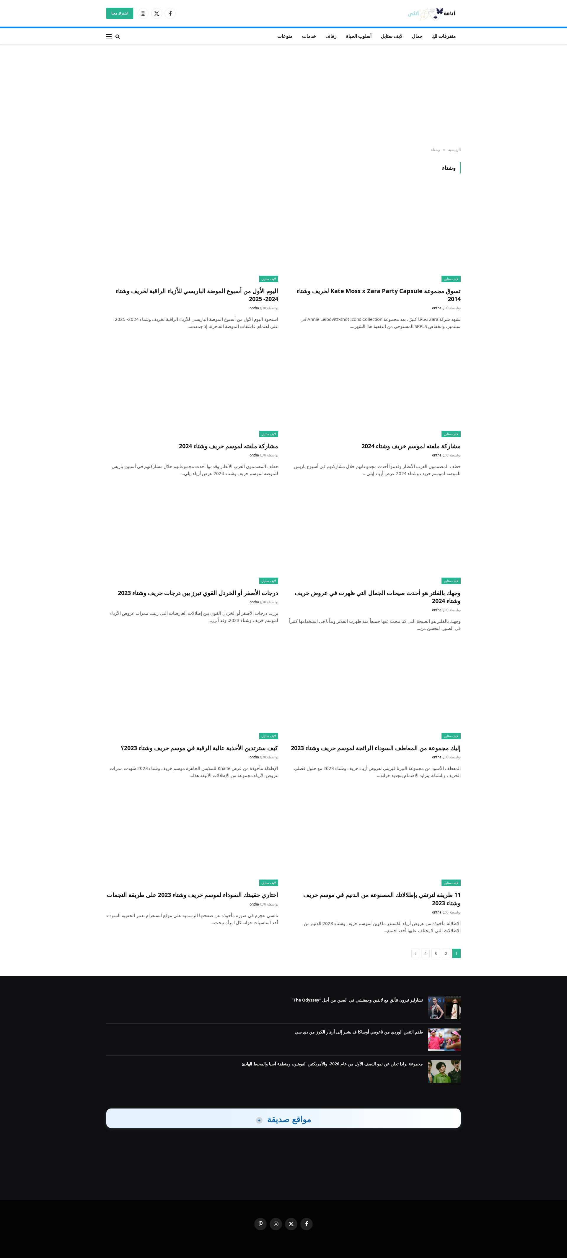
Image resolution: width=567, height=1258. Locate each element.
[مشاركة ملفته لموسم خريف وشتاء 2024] (375, 388)
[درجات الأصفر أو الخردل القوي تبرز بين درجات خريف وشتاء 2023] (192, 535)
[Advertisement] (283, 96)
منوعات (285, 36)
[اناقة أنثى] (433, 13)
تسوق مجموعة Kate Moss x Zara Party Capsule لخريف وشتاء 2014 (378, 295)
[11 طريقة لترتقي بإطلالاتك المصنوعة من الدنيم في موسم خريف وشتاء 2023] (375, 837)
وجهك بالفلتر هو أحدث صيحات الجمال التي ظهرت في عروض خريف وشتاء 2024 (378, 597)
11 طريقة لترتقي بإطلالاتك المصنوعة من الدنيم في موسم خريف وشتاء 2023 (382, 899)
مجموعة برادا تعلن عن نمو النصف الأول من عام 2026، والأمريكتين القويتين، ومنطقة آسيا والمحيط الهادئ (332, 1064)
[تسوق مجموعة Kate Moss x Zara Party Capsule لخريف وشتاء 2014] (375, 233)
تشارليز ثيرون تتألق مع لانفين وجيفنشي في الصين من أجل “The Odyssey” (357, 1000)
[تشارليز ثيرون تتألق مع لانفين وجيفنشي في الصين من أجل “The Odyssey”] (444, 1008)
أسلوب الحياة (359, 36)
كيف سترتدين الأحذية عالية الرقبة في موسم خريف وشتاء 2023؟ (199, 748)
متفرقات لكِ (444, 36)
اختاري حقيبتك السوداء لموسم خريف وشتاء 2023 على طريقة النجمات (192, 895)
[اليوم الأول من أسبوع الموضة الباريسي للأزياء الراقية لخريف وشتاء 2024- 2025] (192, 233)
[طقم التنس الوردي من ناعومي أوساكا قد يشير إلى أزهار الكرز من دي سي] (444, 1039)
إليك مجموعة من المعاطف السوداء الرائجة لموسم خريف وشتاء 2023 (376, 748)
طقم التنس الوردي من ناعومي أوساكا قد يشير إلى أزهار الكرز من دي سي (359, 1032)
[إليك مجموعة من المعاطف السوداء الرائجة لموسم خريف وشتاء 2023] (375, 690)
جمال (417, 36)
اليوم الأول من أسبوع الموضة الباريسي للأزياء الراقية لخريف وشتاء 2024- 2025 (196, 295)
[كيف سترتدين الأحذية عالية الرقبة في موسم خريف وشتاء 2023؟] (192, 690)
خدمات (309, 36)
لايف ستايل (392, 36)
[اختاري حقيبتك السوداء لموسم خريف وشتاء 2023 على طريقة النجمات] (192, 837)
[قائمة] (109, 36)
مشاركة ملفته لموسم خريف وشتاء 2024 (411, 446)
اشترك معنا (119, 13)
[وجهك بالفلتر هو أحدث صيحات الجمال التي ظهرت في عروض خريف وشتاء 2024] (375, 535)
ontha (436, 308)
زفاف (331, 36)
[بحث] (117, 36)
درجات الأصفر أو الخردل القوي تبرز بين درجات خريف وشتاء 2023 (198, 593)
